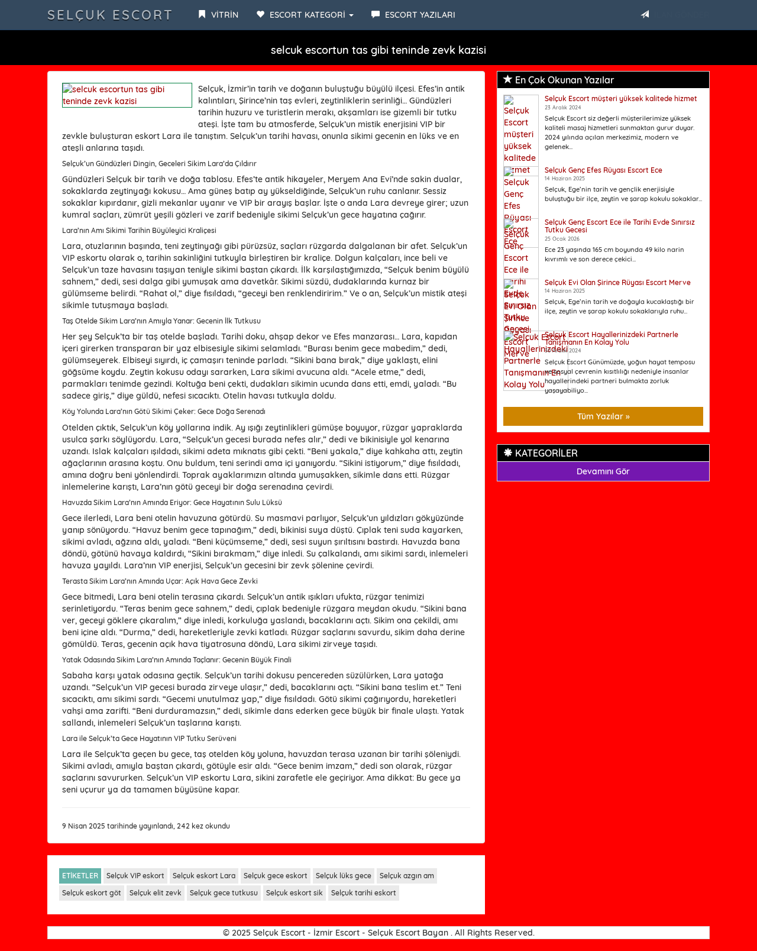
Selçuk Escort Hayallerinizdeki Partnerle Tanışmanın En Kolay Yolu (611, 338)
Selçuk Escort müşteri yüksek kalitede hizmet (621, 98)
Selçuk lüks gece (343, 875)
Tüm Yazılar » (603, 416)
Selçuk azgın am (407, 875)
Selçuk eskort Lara (204, 875)
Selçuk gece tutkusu (224, 892)
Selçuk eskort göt (91, 892)
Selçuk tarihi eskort (363, 892)
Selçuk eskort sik (294, 892)
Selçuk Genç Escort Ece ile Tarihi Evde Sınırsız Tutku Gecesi (620, 226)
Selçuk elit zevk (156, 892)
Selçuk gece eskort (276, 875)
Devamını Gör (603, 471)
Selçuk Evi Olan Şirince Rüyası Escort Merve (618, 282)
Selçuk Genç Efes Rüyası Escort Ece (603, 170)
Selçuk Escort (110, 15)
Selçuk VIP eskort (135, 875)
